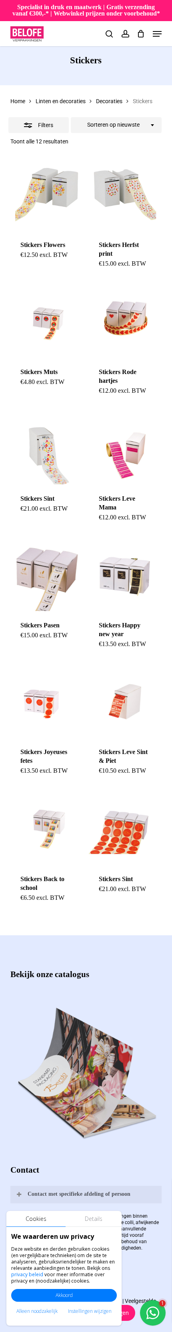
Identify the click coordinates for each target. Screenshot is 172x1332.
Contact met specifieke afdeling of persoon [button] (79, 1194)
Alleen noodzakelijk (37, 1311)
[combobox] (116, 125)
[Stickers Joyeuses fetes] (46, 702)
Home (17, 101)
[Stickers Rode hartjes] (125, 321)
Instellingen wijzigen (90, 1311)
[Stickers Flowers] (46, 195)
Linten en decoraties (61, 101)
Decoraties (109, 101)
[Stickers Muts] (46, 321)
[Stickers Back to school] (46, 828)
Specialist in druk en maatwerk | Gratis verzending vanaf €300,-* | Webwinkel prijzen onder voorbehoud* (86, 10)
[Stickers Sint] (46, 448)
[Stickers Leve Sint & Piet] (125, 702)
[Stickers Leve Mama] (125, 448)
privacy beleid (27, 1274)
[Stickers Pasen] (46, 575)
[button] (157, 34)
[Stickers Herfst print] (125, 195)
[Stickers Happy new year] (125, 575)
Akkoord (64, 1295)
